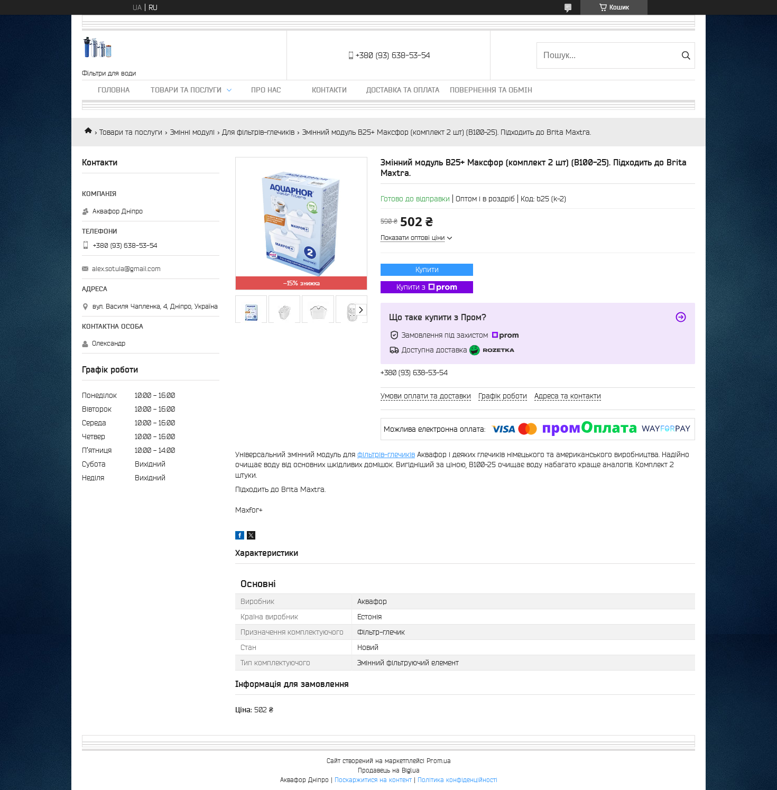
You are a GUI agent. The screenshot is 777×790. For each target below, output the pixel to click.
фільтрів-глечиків (386, 454)
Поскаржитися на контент (373, 779)
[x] (251, 537)
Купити (427, 269)
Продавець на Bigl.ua (389, 770)
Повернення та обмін (491, 90)
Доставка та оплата (402, 90)
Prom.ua (439, 760)
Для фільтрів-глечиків (258, 132)
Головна (114, 90)
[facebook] (239, 537)
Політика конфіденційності (457, 779)
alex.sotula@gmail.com (126, 269)
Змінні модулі (192, 132)
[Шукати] (686, 55)
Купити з (411, 287)
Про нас (266, 90)
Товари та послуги (186, 90)
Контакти (329, 90)
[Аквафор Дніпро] (98, 50)
